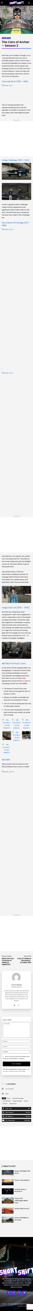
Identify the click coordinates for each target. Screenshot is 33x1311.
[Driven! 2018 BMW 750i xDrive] (8, 1173)
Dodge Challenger (17, 1101)
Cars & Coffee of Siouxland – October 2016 (24, 960)
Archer (9, 1098)
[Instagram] (14, 1293)
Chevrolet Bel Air (7, 1101)
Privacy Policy (7, 1306)
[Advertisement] (16, 138)
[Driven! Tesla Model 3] (8, 1182)
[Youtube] (24, 1293)
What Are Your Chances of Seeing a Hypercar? (8, 961)
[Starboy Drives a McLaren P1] (8, 1191)
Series (8, 38)
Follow (28, 1112)
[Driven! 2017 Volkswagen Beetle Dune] (8, 1200)
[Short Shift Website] (16, 2)
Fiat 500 (26, 1101)
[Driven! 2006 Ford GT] (8, 1211)
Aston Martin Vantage (17, 1098)
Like (29, 1108)
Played (4, 38)
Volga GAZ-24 (12, 1103)
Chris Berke (16, 985)
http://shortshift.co (16, 987)
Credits (14, 1306)
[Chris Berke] (16, 977)
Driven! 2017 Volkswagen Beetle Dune (21, 1200)
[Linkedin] (14, 1004)
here (23, 681)
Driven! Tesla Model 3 (22, 1180)
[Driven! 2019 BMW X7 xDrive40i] (8, 1220)
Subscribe (27, 1120)
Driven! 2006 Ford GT (21, 1209)
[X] (18, 1004)
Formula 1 (5, 1103)
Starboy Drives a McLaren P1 (20, 1190)
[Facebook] (9, 1293)
